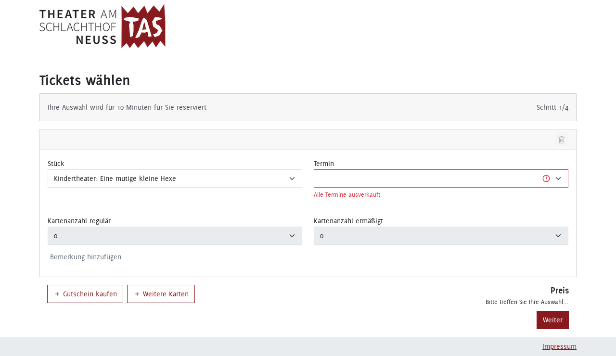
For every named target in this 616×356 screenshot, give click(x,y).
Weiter (553, 320)
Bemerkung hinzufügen (85, 257)
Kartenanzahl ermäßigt (348, 220)
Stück (56, 163)
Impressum (559, 346)
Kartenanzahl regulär (79, 220)
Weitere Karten (166, 294)
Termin (324, 163)
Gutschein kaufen (90, 294)
